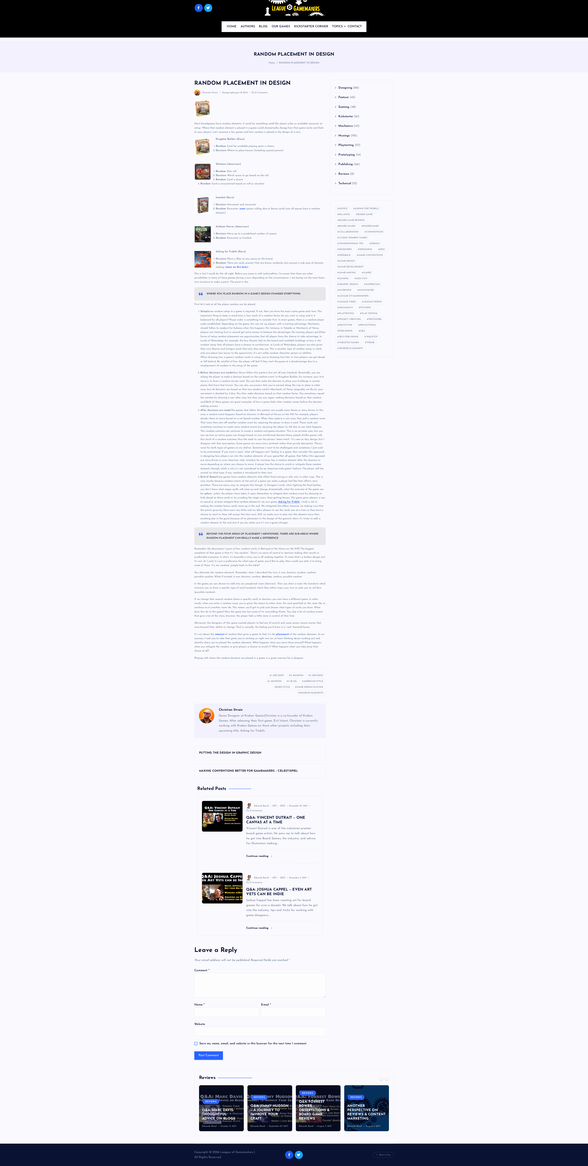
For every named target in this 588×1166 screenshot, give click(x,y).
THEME (370, 342)
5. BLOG (292, 681)
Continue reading (257, 856)
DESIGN (375, 243)
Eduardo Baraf (261, 806)
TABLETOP (371, 337)
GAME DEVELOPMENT (351, 267)
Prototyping (346, 154)
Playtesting (346, 145)
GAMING (344, 278)
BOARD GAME (365, 214)
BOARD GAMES (347, 226)
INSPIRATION (373, 284)
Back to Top (384, 1155)
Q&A (362, 331)
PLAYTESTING (346, 313)
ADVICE (343, 209)
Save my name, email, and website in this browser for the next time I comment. (253, 1043)
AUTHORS (248, 26)
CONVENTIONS (374, 232)
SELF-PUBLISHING (348, 337)
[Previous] (381, 1078)
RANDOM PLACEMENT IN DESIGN (299, 63)
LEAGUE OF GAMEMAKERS (353, 296)
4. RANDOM (275, 681)
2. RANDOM (297, 675)
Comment (201, 970)
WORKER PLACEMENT (351, 348)
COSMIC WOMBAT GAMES (353, 238)
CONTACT (355, 26)
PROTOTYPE (345, 325)
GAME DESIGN (347, 261)
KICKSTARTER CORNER (311, 26)
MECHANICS (346, 308)
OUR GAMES (281, 26)
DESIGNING (365, 249)
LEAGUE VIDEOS (373, 302)
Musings (344, 135)
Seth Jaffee (352, 1126)
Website (199, 1024)
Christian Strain (210, 92)
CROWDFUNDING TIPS (351, 243)
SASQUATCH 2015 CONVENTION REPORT (362, 1114)
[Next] (386, 1078)
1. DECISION (277, 675)
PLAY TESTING (369, 313)
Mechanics (345, 126)
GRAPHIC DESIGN (348, 284)
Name (199, 1004)
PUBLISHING (345, 331)
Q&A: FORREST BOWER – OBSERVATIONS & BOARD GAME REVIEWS (266, 1110)
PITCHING (365, 308)
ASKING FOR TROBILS (367, 209)
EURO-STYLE (283, 687)
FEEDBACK (345, 255)
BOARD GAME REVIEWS (352, 220)
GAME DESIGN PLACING (310, 687)
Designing (227, 92)
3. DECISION (316, 675)
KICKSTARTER (366, 290)
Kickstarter (345, 116)
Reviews (343, 174)
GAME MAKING (347, 273)
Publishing (345, 164)
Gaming (343, 107)
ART (274, 806)
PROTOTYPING (368, 325)
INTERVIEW (345, 290)
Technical (344, 183)
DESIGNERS (345, 249)
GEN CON (361, 278)
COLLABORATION (349, 232)
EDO (282, 806)
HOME (231, 26)
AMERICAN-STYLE (313, 681)
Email (266, 1004)
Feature (343, 97)
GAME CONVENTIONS (370, 255)
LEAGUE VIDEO (347, 302)
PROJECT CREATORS (350, 319)
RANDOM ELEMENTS (311, 693)
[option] (221, 1108)
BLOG (263, 26)
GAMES (367, 273)
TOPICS (337, 26)
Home (272, 63)
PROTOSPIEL (375, 319)
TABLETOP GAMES (349, 342)
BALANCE (344, 214)
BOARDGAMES (371, 226)
